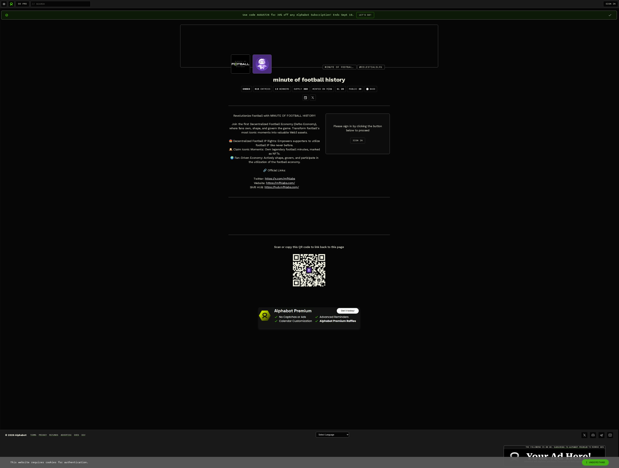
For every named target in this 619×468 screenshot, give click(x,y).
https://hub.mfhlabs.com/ (282, 187)
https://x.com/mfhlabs (280, 178)
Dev (83, 435)
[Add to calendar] (306, 98)
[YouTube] (610, 435)
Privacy (43, 435)
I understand (595, 462)
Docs (76, 435)
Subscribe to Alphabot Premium (570, 447)
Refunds (53, 435)
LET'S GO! (365, 15)
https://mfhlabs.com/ (280, 182)
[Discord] (593, 435)
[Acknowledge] (610, 15)
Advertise (66, 435)
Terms (33, 435)
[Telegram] (601, 435)
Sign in (610, 3)
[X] (313, 98)
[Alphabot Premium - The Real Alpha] (309, 315)
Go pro (22, 3)
